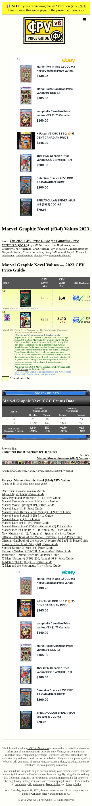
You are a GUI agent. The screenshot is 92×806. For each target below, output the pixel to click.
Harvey (39, 470)
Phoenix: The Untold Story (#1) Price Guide (30, 544)
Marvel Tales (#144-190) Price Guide (25, 522)
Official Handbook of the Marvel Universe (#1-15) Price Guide (42, 537)
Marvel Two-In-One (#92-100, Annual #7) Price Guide (36, 530)
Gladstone (20, 470)
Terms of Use (53, 784)
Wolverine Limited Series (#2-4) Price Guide (30, 555)
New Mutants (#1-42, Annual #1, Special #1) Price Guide (38, 533)
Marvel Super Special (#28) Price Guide (27, 515)
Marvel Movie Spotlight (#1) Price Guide (28, 505)
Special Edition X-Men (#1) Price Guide (27, 547)
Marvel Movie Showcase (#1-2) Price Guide (30, 501)
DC (12, 470)
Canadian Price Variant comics (47, 793)
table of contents (24, 255)
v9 (68, 793)
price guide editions (59, 255)
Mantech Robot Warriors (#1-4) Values (30, 452)
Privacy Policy (73, 784)
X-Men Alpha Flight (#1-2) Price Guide (27, 562)
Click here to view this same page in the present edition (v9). (47, 8)
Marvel (48, 470)
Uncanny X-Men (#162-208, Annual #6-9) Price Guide (36, 551)
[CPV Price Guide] (36, 45)
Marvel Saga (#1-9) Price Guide (22, 508)
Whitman (68, 470)
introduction (8, 255)
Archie (5, 470)
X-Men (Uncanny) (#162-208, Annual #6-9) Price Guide (37, 558)
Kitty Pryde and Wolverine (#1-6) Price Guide (31, 497)
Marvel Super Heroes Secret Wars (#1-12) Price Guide (36, 512)
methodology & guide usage (29, 784)
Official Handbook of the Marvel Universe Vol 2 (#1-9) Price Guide (45, 540)
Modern (57, 470)
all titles (38, 255)
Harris (30, 470)
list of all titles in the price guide (30, 483)
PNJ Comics (22, 369)
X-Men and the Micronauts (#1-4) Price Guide (31, 565)
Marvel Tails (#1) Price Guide (21, 519)
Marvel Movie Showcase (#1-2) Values (62, 458)
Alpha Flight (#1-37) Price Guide (23, 494)
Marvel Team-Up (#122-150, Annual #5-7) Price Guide (37, 526)
